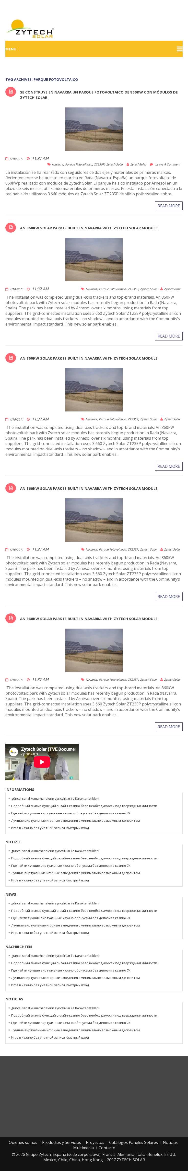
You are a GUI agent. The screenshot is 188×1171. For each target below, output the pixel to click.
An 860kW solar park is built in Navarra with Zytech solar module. (89, 227)
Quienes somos (23, 1142)
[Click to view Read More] (101, 129)
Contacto (107, 1147)
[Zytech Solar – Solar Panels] (30, 28)
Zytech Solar (114, 164)
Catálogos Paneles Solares (133, 1142)
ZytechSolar (138, 164)
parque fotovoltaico (78, 164)
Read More (169, 206)
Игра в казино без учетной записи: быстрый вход (50, 828)
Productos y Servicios (61, 1142)
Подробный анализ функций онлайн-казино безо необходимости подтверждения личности (84, 806)
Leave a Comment (167, 164)
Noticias (170, 1142)
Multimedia (83, 1147)
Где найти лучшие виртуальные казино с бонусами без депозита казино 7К (70, 813)
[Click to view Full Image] (87, 129)
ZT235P (99, 164)
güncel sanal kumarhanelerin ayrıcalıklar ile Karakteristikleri (55, 798)
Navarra (57, 164)
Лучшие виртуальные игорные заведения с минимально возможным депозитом (75, 820)
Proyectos (95, 1142)
